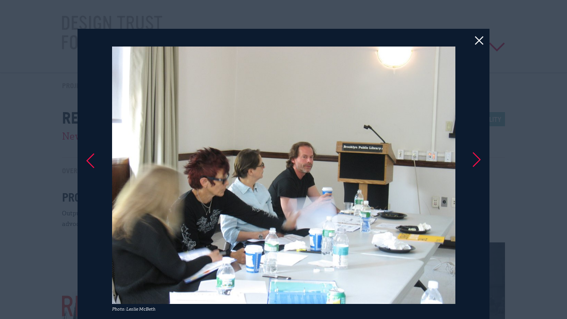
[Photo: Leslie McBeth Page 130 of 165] (283, 159)
